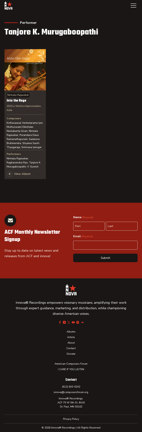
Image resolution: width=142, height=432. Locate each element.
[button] (133, 5)
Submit (105, 258)
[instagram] (64, 322)
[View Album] (25, 114)
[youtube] (73, 322)
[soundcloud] (82, 322)
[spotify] (77, 322)
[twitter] (68, 322)
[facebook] (59, 322)
